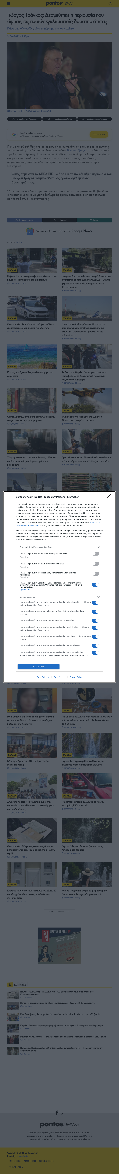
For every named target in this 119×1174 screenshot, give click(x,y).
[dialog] (59, 587)
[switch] (95, 554)
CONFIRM (38, 667)
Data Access (59, 677)
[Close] (109, 497)
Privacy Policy (76, 677)
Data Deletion (43, 677)
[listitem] (59, 547)
